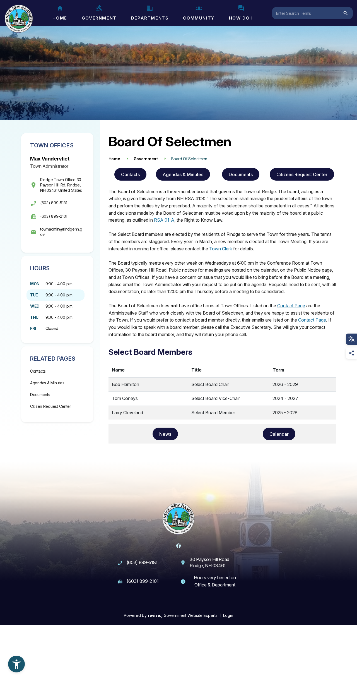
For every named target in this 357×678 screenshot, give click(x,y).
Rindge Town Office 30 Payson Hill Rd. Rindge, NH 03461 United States (61, 185)
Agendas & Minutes (47, 382)
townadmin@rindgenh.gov (61, 232)
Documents (40, 394)
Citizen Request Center (50, 406)
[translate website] (351, 339)
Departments (150, 18)
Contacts (38, 371)
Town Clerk (220, 248)
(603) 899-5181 (53, 202)
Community (198, 18)
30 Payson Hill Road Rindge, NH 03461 (209, 562)
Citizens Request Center (301, 174)
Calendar (279, 434)
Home (59, 18)
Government (99, 18)
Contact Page (291, 305)
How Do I (241, 18)
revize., (155, 615)
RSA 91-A (164, 220)
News (165, 434)
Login (228, 615)
